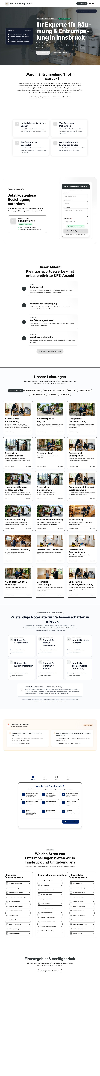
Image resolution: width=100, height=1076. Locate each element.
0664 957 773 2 (26, 221)
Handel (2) (71, 390)
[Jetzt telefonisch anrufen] (13, 221)
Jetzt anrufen (83, 3)
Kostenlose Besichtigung (60, 52)
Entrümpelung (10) (85, 390)
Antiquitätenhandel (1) (38, 394)
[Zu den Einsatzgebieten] (32, 3)
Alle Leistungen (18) (15, 390)
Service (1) (52, 394)
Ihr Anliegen (67, 207)
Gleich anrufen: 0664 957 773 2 (51, 351)
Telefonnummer (68, 200)
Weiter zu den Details (70, 821)
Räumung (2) (48, 390)
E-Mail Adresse (68, 218)
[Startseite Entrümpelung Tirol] (7, 3)
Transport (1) (60, 390)
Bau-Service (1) (64, 394)
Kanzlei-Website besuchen (17, 652)
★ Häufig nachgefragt (33, 390)
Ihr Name (66, 193)
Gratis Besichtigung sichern (76, 231)
